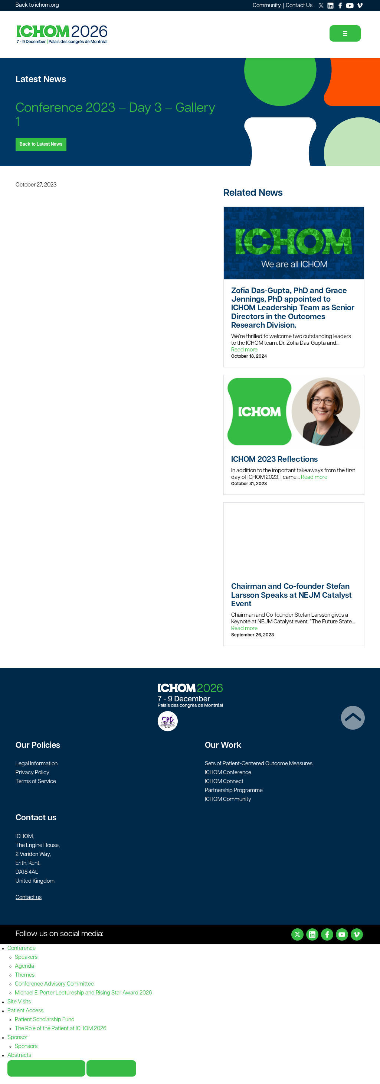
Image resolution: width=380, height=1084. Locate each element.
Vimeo (357, 934)
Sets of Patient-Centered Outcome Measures (258, 764)
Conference (21, 948)
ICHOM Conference (228, 773)
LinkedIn (312, 934)
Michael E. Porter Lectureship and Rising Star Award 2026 (83, 993)
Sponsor (17, 1038)
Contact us (29, 897)
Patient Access (25, 1011)
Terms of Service (36, 782)
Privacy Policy (32, 773)
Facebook (327, 934)
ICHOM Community (228, 799)
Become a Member (46, 1068)
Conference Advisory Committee (54, 984)
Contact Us (299, 6)
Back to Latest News (41, 144)
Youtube (342, 934)
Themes (25, 975)
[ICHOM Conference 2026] (75, 34)
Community (267, 6)
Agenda (24, 966)
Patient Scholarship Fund (45, 1020)
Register (111, 1068)
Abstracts (19, 1055)
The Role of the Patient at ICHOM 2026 (61, 1029)
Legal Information (37, 764)
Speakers (26, 957)
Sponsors (26, 1046)
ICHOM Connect (224, 782)
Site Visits (19, 1002)
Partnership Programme (234, 790)
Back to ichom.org (37, 5)
